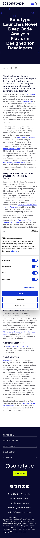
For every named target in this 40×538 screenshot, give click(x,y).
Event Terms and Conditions (19, 503)
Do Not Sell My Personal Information (19, 508)
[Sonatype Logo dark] (13, 5)
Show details (29, 287)
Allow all (20, 294)
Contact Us (20, 474)
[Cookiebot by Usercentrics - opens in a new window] (29, 231)
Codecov (32, 137)
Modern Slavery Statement (19, 498)
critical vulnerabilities (11, 149)
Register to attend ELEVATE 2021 (17, 346)
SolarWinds (21, 137)
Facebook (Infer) (24, 220)
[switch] (35, 266)
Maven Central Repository (13, 332)
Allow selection (20, 300)
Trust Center (26, 512)
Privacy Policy (25, 494)
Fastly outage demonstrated (14, 163)
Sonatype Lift (26, 101)
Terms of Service (13, 494)
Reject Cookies (20, 306)
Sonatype (31, 95)
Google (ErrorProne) (11, 222)
